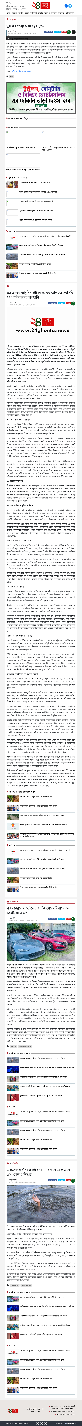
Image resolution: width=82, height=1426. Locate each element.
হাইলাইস (15, 1163)
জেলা (27, 13)
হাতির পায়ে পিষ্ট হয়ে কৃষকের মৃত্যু (21, 71)
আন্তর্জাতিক (70, 13)
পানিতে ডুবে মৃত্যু (26, 1285)
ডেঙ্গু (11, 76)
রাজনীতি (61, 13)
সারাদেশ (15, 901)
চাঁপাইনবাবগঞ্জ (14, 1285)
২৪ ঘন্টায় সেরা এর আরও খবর (22, 792)
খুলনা (14, 19)
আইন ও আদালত (50, 13)
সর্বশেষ (14, 13)
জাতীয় (40, 13)
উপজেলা (33, 13)
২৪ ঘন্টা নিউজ (16, 1423)
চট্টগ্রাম (20, 13)
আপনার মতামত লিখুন (18, 118)
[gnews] (74, 6)
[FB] (66, 6)
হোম (8, 13)
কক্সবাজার (13, 1046)
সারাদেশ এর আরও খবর (19, 1053)
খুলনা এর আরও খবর (17, 178)
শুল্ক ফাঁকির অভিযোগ (25, 1046)
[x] (70, 6)
